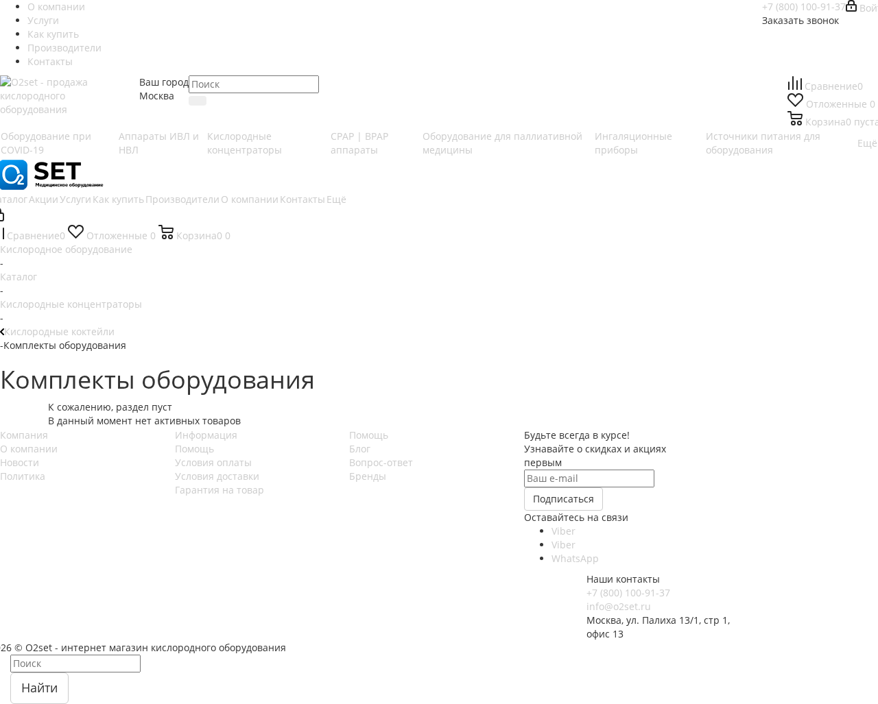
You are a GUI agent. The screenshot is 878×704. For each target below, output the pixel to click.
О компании (29, 448)
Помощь (194, 448)
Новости (19, 462)
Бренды (367, 476)
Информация (206, 434)
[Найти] (197, 101)
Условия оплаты (213, 462)
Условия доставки (217, 476)
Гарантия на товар (219, 489)
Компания (24, 434)
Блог (359, 448)
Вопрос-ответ (381, 462)
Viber (563, 530)
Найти (39, 687)
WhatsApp (575, 558)
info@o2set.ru (618, 606)
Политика (22, 476)
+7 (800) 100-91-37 (804, 6)
